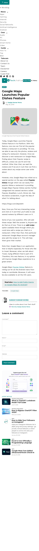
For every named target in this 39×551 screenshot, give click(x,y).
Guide (3, 48)
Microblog (5, 7)
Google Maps (15, 291)
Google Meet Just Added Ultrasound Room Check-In (23, 452)
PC (1, 38)
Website (4, 354)
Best (2, 56)
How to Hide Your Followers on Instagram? (23, 421)
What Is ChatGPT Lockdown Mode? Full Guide (23, 401)
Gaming (3, 17)
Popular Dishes (18, 267)
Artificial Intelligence (8, 27)
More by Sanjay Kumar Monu (20, 306)
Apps (2, 14)
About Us (4, 61)
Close (5, 2)
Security (3, 22)
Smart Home (5, 43)
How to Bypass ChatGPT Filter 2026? (24, 411)
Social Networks (6, 25)
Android (3, 30)
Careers (3, 71)
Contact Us (4, 64)
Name (4, 337)
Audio (2, 35)
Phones (3, 40)
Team (2, 66)
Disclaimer (4, 69)
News (3, 12)
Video (2, 45)
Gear (3, 32)
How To (3, 51)
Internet (3, 20)
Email (4, 346)
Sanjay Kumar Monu (15, 102)
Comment (5, 319)
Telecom (4, 58)
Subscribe (27, 80)
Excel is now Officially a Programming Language (22, 442)
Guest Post (4, 74)
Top (1, 53)
